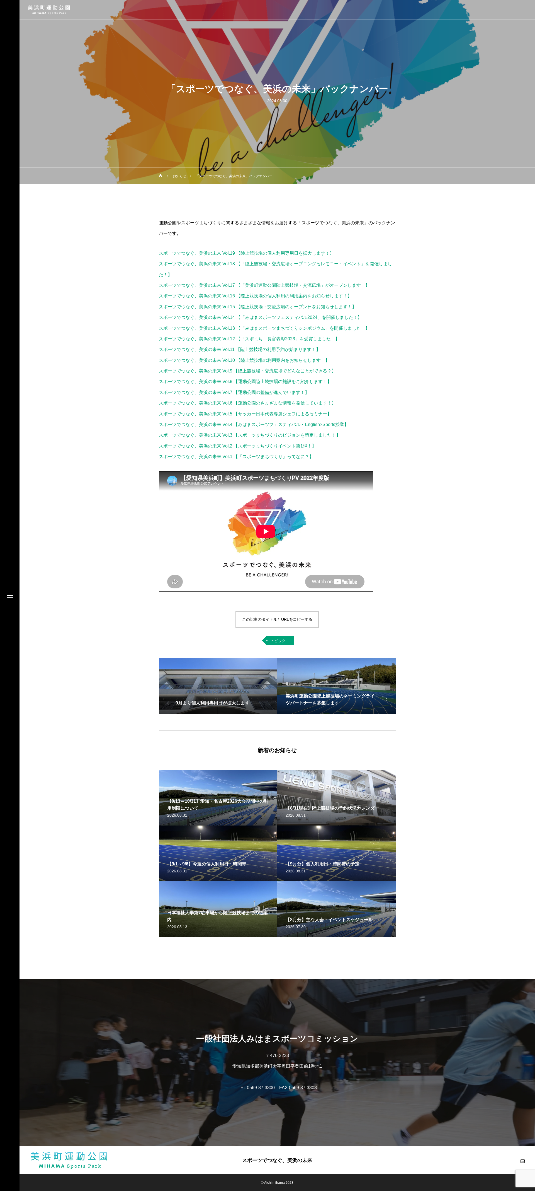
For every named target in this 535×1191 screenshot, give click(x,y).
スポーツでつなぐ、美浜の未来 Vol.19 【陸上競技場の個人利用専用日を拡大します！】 (246, 253)
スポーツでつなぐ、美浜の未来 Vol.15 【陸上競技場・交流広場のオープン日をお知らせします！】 (257, 306)
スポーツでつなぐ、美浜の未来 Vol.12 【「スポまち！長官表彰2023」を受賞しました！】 (249, 338)
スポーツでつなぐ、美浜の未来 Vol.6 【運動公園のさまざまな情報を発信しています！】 (247, 403)
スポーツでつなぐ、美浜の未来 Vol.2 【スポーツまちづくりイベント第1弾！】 (237, 446)
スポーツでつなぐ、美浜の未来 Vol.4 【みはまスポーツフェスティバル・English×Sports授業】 (254, 424)
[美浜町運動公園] (49, 9)
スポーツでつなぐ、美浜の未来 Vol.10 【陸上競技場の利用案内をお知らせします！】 (244, 360)
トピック (278, 640)
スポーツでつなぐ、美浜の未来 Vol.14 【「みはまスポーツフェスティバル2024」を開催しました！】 (260, 317)
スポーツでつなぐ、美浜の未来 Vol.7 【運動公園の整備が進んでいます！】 (234, 392)
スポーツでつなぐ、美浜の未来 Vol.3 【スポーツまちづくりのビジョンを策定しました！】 (250, 435)
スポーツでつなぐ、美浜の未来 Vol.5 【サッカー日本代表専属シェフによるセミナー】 (245, 414)
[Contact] (522, 1161)
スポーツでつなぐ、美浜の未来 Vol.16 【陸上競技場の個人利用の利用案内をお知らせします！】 (255, 295)
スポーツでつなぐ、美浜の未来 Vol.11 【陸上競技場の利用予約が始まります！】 (239, 349)
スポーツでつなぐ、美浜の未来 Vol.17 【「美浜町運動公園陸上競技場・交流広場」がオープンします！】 (264, 285)
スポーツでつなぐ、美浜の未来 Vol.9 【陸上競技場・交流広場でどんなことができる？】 (247, 371)
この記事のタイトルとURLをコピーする (277, 619)
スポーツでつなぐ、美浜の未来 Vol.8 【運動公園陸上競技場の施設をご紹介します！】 (245, 381)
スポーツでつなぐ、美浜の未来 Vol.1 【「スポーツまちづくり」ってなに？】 (236, 456)
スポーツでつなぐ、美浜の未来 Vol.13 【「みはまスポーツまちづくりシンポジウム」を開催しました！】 (264, 328)
